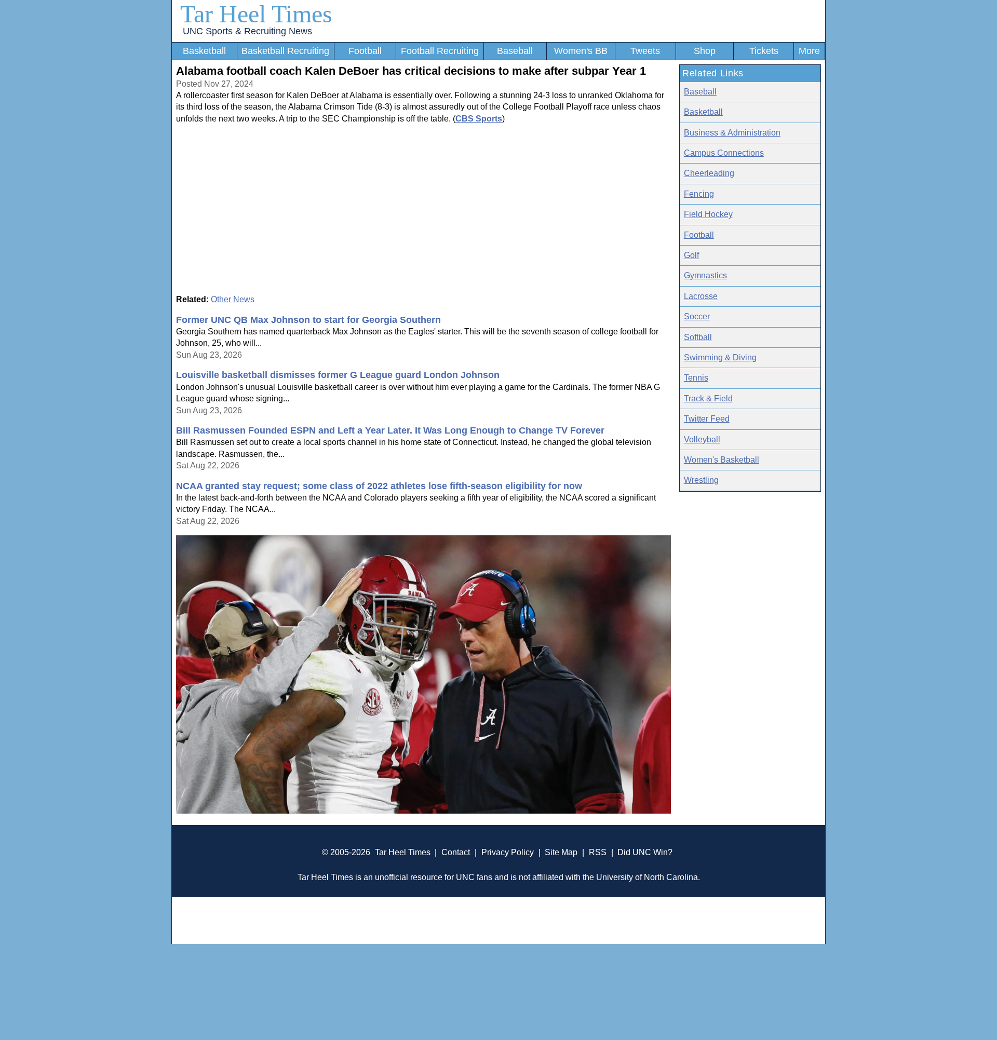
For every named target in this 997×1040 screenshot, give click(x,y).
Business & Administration (732, 132)
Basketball (204, 51)
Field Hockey (708, 214)
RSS (598, 852)
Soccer (697, 316)
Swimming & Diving (720, 357)
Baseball (515, 51)
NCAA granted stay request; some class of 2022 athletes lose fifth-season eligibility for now (379, 486)
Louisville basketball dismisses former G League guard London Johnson (338, 375)
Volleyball (702, 439)
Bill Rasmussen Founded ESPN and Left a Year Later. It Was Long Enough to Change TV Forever (390, 430)
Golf (691, 255)
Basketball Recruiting (285, 51)
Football (365, 51)
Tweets (645, 51)
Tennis (696, 377)
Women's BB (581, 51)
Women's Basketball (721, 459)
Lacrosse (701, 296)
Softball (698, 337)
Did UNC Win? (644, 852)
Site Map (561, 852)
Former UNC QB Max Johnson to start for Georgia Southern (308, 320)
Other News (232, 299)
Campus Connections (724, 152)
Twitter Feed (707, 418)
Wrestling (701, 480)
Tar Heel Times (256, 14)
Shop (705, 51)
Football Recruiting (440, 51)
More (809, 51)
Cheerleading (709, 173)
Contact (455, 852)
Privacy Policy (507, 852)
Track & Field (708, 398)
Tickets (763, 51)
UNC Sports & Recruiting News (247, 31)
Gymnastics (705, 275)
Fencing (699, 194)
